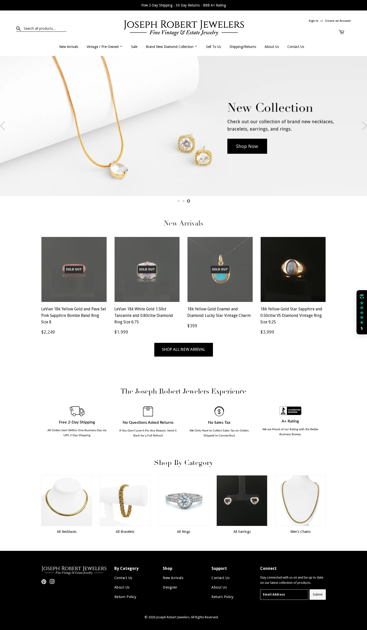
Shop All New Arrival (183, 349)
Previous (2, 126)
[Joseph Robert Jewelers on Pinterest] (43, 582)
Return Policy (125, 597)
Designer (170, 587)
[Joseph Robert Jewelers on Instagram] (52, 582)
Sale (134, 47)
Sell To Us (213, 47)
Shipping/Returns (242, 47)
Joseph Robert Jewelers (172, 617)
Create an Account (338, 20)
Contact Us (295, 47)
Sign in (313, 20)
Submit (318, 594)
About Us (272, 47)
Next (364, 126)
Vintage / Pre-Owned (103, 47)
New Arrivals (68, 47)
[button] (362, 312)
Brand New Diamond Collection (170, 47)
